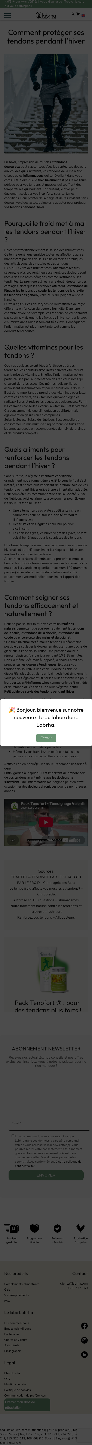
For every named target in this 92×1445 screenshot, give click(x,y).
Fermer (46, 738)
